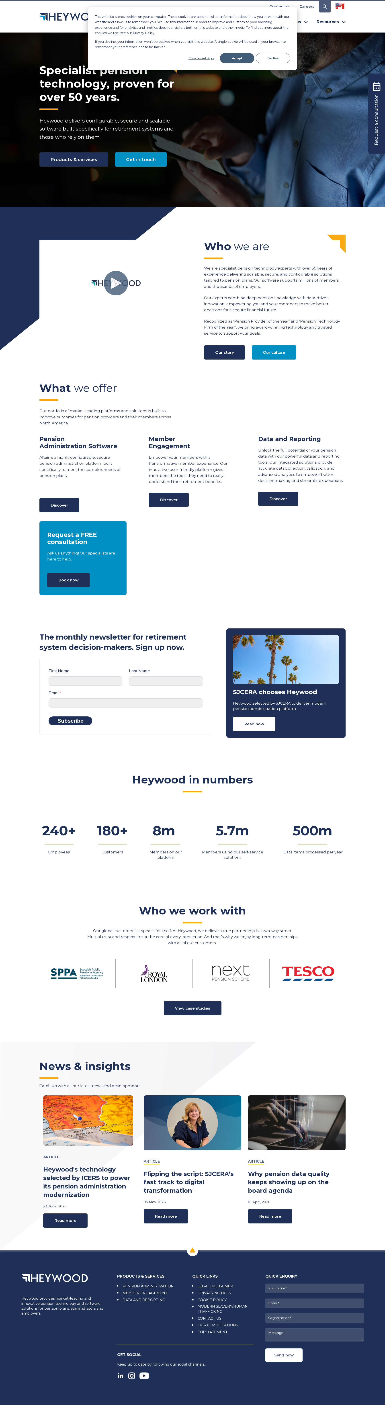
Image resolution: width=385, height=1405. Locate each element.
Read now (254, 724)
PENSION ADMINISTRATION (148, 1286)
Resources (328, 21)
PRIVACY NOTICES (214, 1293)
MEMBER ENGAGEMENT (145, 1293)
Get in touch (141, 159)
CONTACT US (209, 1318)
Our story (224, 352)
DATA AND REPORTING (144, 1300)
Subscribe (70, 721)
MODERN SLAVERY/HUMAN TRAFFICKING (223, 1308)
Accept (237, 58)
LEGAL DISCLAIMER (215, 1286)
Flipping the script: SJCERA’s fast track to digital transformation (189, 1182)
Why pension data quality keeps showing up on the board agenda (289, 1182)
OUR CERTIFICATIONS (218, 1325)
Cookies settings (201, 58)
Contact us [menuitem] (280, 6)
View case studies (192, 1008)
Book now (68, 580)
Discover (59, 505)
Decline (273, 58)
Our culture (274, 352)
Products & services (74, 159)
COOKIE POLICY (212, 1300)
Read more (65, 1220)
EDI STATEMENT (213, 1332)
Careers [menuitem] (307, 6)
